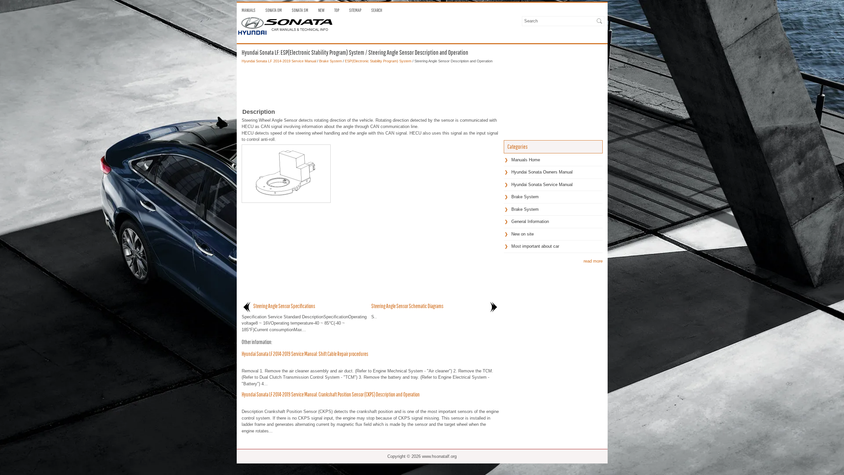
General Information (530, 221)
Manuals (249, 10)
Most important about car (535, 246)
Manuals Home (525, 159)
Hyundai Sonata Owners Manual (542, 172)
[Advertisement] (370, 84)
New (321, 10)
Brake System (330, 61)
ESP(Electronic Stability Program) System (378, 61)
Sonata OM (273, 10)
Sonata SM (300, 10)
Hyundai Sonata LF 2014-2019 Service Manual (279, 61)
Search (376, 10)
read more (593, 261)
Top (336, 10)
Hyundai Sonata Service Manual (542, 184)
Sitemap (355, 10)
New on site (522, 234)
